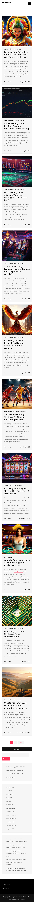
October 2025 (10, 822)
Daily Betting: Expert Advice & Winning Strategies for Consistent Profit (16, 196)
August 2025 (10, 829)
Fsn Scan (6, 2)
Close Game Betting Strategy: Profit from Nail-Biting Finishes (14, 417)
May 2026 (9, 798)
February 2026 (10, 808)
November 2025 (11, 818)
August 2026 (10, 787)
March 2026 (9, 805)
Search (17, 749)
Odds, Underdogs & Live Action (13, 263)
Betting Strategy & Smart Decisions (15, 120)
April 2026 (9, 801)
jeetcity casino (18, 572)
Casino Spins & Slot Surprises (13, 49)
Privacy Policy (6, 885)
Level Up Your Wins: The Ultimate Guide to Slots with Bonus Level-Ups (16, 55)
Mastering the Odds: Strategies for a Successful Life (14, 634)
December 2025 (11, 815)
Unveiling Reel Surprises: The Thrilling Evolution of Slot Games (16, 491)
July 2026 (9, 791)
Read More (7, 82)
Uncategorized (8, 557)
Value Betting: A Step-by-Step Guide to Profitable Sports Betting (16, 126)
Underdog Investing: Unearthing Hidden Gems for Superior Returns (14, 344)
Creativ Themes (19, 899)
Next (21, 743)
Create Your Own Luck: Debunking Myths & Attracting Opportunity (15, 706)
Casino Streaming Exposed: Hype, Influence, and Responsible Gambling (17, 270)
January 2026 (10, 811)
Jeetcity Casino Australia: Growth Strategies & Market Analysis (17, 563)
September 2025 (11, 825)
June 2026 (9, 794)
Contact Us (5, 888)
